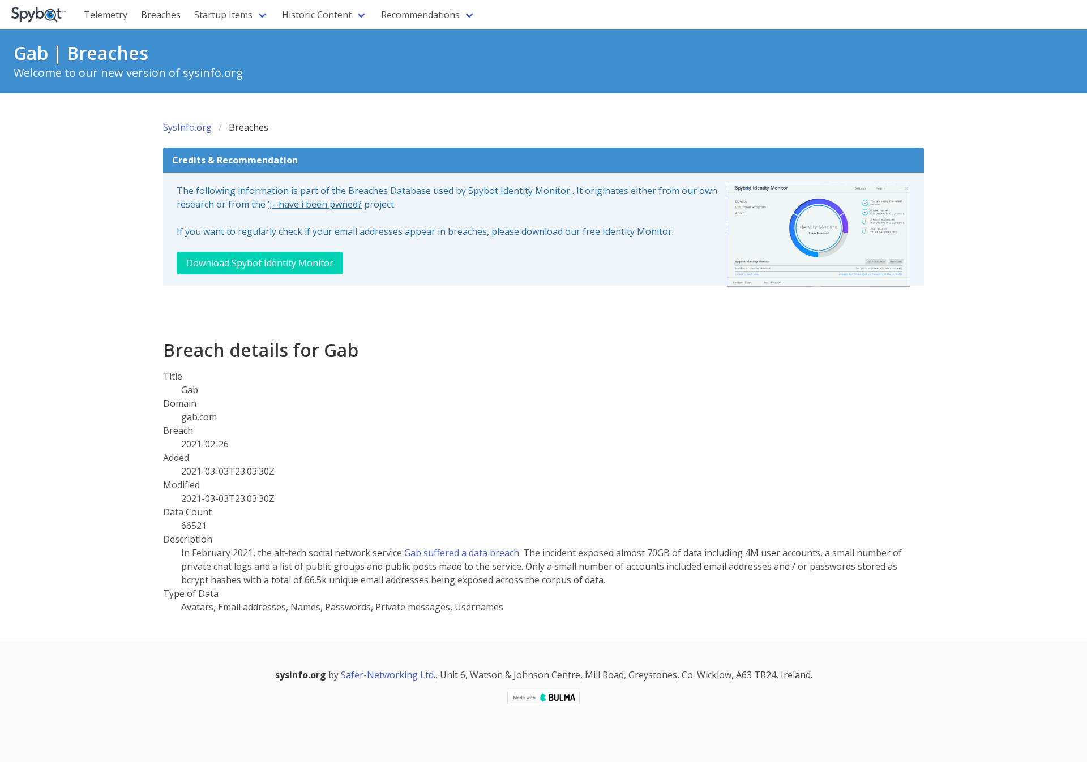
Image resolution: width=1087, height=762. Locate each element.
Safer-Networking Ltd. (388, 675)
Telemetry (105, 14)
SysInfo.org (187, 127)
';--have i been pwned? (315, 204)
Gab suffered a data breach (461, 552)
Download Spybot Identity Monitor (259, 263)
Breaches (161, 14)
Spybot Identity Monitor (520, 190)
